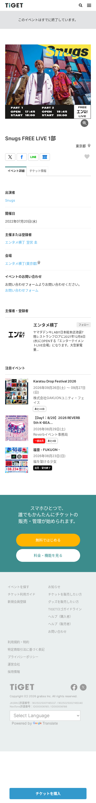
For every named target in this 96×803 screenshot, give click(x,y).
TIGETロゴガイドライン (65, 609)
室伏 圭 (31, 242)
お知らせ (54, 587)
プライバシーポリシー (23, 657)
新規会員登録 (17, 602)
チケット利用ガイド (21, 594)
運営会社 (14, 664)
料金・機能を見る (48, 555)
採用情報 (14, 672)
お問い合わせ (57, 632)
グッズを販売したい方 (63, 602)
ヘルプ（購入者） (60, 617)
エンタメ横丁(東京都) (21, 263)
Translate (50, 723)
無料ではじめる (48, 540)
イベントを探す (18, 587)
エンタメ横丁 (15, 242)
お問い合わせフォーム (21, 290)
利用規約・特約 (18, 642)
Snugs (10, 200)
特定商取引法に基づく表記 (26, 649)
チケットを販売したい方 (65, 594)
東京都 (81, 146)
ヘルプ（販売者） (60, 624)
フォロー (84, 324)
